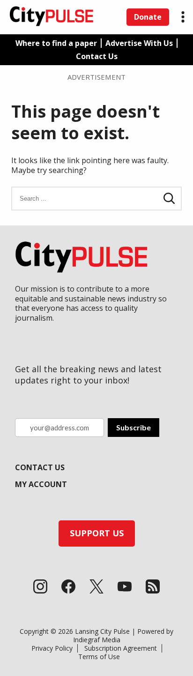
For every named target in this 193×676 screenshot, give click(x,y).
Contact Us (97, 56)
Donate (148, 17)
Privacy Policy (52, 648)
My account (41, 484)
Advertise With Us (139, 43)
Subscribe (133, 427)
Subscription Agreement (120, 648)
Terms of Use (99, 656)
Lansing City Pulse (102, 631)
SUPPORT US (97, 533)
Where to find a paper (56, 43)
